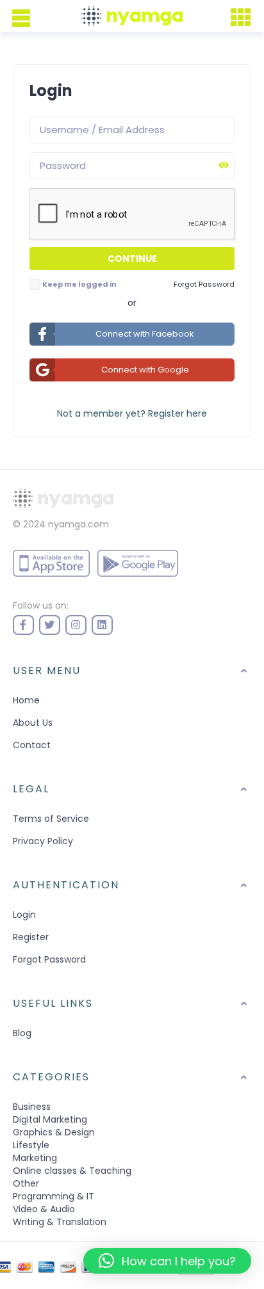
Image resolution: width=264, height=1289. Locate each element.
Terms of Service (51, 818)
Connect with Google (145, 370)
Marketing (35, 1157)
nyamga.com (78, 524)
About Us (33, 722)
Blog (22, 1033)
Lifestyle (31, 1145)
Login (24, 914)
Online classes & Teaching (72, 1170)
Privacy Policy (43, 841)
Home (26, 700)
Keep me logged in (79, 284)
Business (32, 1106)
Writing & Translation (59, 1221)
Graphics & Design (54, 1132)
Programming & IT (53, 1196)
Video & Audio (44, 1209)
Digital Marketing (50, 1119)
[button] (167, 1261)
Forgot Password (49, 959)
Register (31, 937)
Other (26, 1183)
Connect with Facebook (144, 334)
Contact (32, 745)
